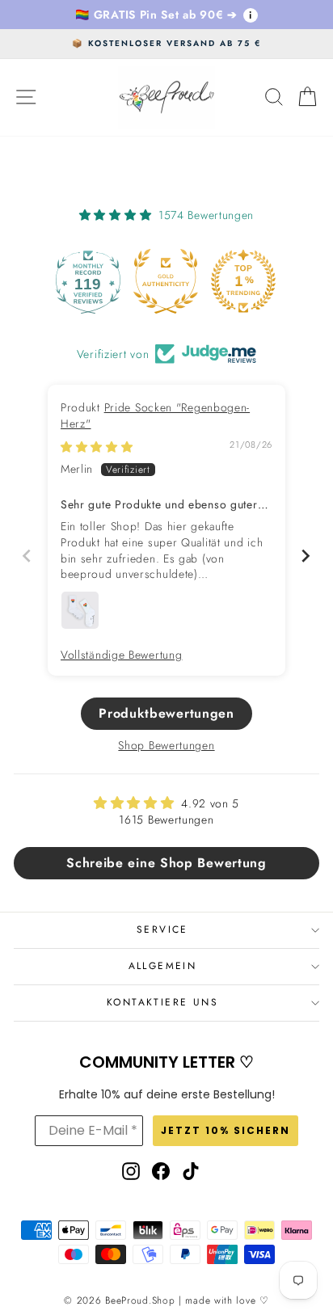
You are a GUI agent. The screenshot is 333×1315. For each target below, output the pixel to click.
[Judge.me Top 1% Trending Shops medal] (188, 281)
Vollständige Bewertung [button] (121, 655)
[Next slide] (306, 555)
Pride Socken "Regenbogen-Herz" (155, 415)
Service (162, 929)
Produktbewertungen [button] (166, 713)
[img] (97, 447)
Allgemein (163, 966)
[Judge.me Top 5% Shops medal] (266, 281)
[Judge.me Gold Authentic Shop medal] (110, 281)
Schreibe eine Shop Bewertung (166, 862)
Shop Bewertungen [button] (166, 745)
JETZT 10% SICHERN (225, 1130)
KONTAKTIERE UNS (162, 1002)
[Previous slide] (27, 555)
